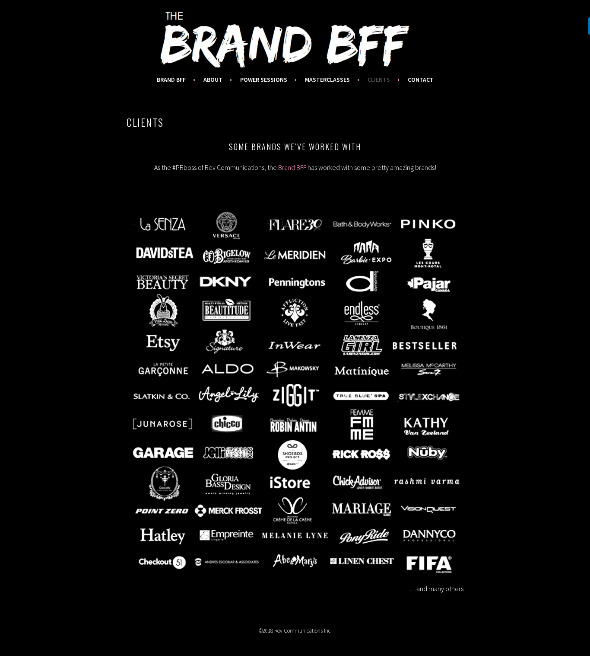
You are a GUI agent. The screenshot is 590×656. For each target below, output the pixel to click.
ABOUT (212, 79)
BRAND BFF (171, 79)
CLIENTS (379, 79)
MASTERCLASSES (327, 79)
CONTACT (421, 79)
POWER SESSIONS (263, 79)
